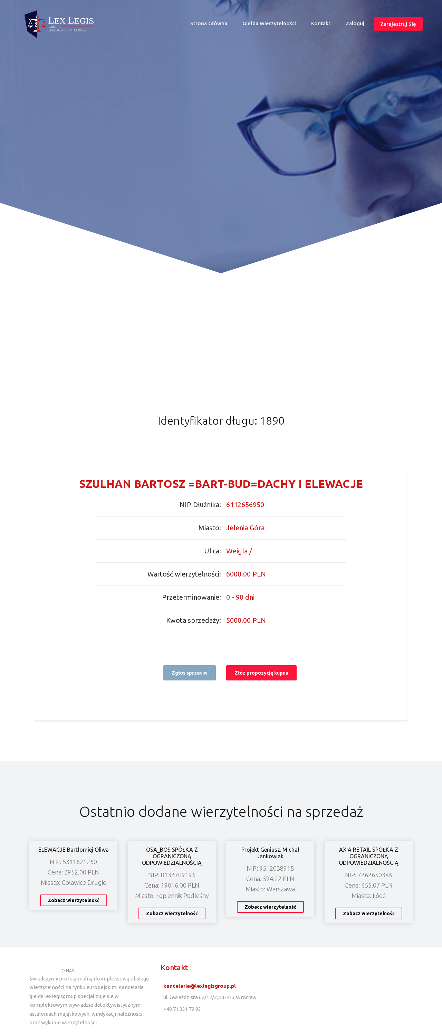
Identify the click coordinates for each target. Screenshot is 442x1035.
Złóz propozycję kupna (261, 673)
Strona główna (211, 25)
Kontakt (320, 23)
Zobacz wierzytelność (73, 900)
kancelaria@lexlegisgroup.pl (199, 986)
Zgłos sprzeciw (190, 673)
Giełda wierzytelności (269, 23)
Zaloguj (355, 23)
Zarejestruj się (398, 23)
